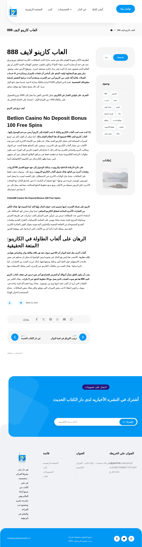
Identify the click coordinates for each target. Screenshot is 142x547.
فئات (45, 476)
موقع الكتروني (109, 127)
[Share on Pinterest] (50, 319)
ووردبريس (107, 134)
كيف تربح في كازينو (16, 108)
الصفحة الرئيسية (50, 463)
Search (120, 57)
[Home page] (111, 30)
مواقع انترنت (117, 120)
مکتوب (121, 127)
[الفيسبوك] (117, 539)
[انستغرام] (131, 539)
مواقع (106, 120)
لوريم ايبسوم (108, 114)
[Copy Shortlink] (71, 319)
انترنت (106, 100)
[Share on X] (43, 319)
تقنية (115, 100)
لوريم (118, 107)
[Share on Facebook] (36, 319)
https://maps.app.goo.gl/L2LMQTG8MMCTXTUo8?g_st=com (123, 467)
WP (105, 94)
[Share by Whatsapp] (57, 319)
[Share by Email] (64, 319)
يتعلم (118, 134)
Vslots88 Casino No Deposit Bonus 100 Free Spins (33, 198)
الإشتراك (129, 422)
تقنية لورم (107, 107)
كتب (45, 467)
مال (119, 114)
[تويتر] (124, 539)
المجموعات (48, 472)
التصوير (114, 94)
